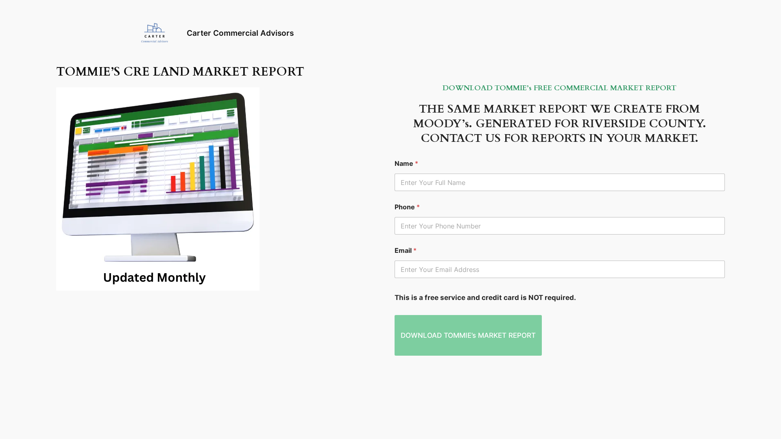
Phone (407, 207)
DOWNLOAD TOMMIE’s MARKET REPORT (468, 335)
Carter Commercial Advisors (240, 33)
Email (406, 250)
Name (406, 163)
